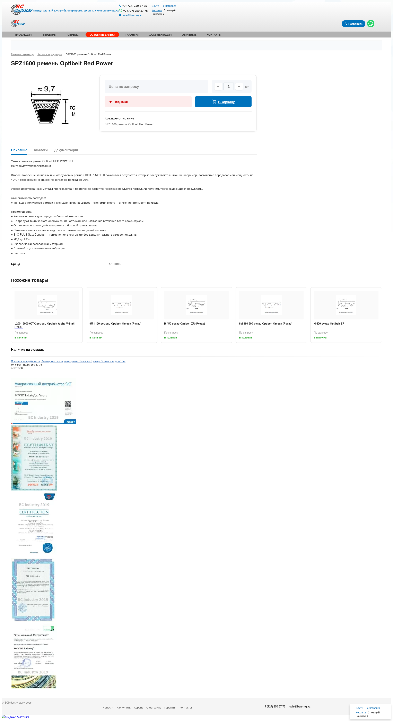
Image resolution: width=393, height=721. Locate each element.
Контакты (186, 707)
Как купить (124, 707)
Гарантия (170, 707)
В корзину (226, 101)
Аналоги (41, 150)
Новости (108, 707)
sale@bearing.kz (300, 706)
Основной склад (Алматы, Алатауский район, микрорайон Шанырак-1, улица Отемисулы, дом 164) (68, 361)
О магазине (153, 707)
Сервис (138, 707)
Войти (156, 5)
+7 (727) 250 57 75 (134, 6)
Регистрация (169, 5)
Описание (19, 150)
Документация (66, 150)
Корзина (157, 10)
